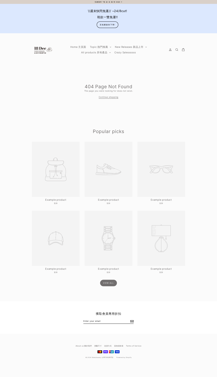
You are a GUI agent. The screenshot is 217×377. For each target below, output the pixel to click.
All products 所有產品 (94, 52)
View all (108, 283)
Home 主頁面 (78, 46)
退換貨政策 (118, 346)
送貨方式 (108, 346)
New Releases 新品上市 (129, 46)
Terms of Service (133, 346)
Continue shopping (108, 97)
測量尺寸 (98, 346)
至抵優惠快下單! (107, 25)
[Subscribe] (132, 321)
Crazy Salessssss (125, 52)
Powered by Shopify (123, 357)
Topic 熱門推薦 (99, 46)
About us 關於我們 (84, 346)
